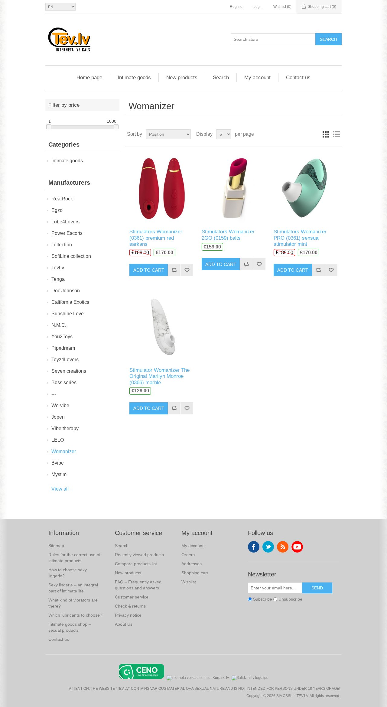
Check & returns (130, 606)
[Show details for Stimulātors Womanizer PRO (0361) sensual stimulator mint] (305, 188)
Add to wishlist (186, 270)
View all (60, 488)
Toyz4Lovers (65, 359)
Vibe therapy (65, 428)
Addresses (191, 563)
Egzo (57, 210)
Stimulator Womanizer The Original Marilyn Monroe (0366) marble (159, 376)
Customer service (131, 597)
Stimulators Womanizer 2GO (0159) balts (228, 235)
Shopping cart (194, 572)
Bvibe (57, 462)
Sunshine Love (67, 313)
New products (181, 77)
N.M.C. (58, 325)
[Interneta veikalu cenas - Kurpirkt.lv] (198, 677)
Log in (258, 7)
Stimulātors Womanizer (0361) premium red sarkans (155, 238)
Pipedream (63, 348)
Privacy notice (128, 615)
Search (328, 39)
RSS (282, 547)
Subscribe (262, 599)
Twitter (268, 547)
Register (237, 7)
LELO (57, 440)
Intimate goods (134, 77)
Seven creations (68, 371)
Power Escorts (67, 233)
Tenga (58, 279)
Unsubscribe (290, 599)
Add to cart (148, 270)
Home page (89, 77)
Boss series (63, 382)
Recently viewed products (139, 554)
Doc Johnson (65, 290)
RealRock (62, 198)
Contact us (298, 77)
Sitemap (56, 545)
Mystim (59, 474)
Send (317, 587)
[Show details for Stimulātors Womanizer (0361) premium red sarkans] (161, 188)
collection (61, 244)
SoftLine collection (71, 256)
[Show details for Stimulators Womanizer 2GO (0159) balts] (233, 188)
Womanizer (63, 451)
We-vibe (60, 405)
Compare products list (136, 563)
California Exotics (70, 302)
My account (257, 77)
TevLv (57, 267)
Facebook (253, 547)
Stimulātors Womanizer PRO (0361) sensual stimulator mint (300, 238)
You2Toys (62, 336)
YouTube (297, 547)
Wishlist (188, 581)
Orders (188, 554)
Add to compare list (174, 270)
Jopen (58, 417)
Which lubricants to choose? (75, 615)
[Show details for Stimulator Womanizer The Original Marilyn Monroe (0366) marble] (161, 326)
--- (53, 394)
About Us (123, 624)
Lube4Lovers (65, 221)
